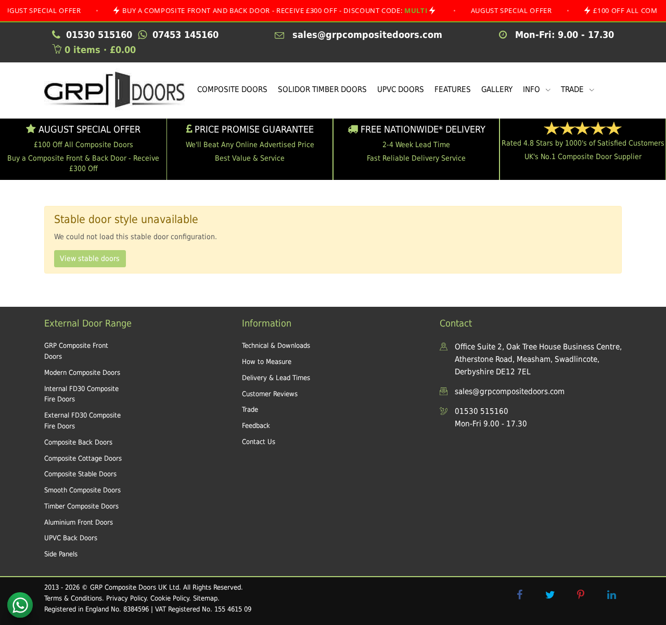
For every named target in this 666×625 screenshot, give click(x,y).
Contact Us (258, 442)
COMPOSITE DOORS (232, 89)
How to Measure (266, 362)
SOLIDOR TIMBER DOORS (322, 89)
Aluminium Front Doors (78, 522)
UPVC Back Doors (70, 538)
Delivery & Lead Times (276, 378)
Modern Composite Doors (82, 372)
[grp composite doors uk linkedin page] (611, 594)
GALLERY (497, 89)
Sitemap (205, 598)
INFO (532, 89)
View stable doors (90, 258)
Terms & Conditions (73, 598)
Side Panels (61, 554)
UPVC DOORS (400, 89)
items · (100, 49)
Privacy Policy (126, 598)
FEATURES (452, 89)
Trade (250, 409)
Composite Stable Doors (80, 474)
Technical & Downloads (276, 345)
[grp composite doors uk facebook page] (519, 594)
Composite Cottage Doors (83, 458)
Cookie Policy (169, 598)
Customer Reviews (270, 394)
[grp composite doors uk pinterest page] (580, 594)
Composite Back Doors (78, 442)
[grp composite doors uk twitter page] (550, 594)
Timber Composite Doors (81, 506)
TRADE (573, 89)
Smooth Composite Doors (82, 490)
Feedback (256, 425)
